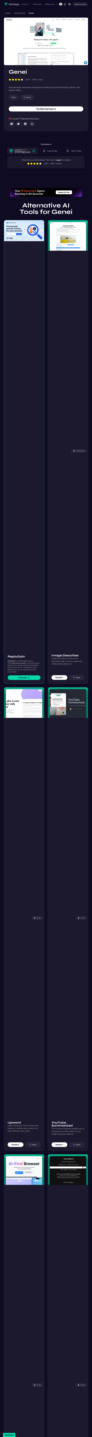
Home (7, 13)
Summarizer (19, 13)
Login (58, 160)
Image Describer (65, 655)
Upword (14, 1122)
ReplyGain (16, 656)
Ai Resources (49, 4)
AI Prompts (37, 4)
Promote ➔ (46, 144)
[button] (69, 4)
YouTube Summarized (62, 1124)
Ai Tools (24, 4)
